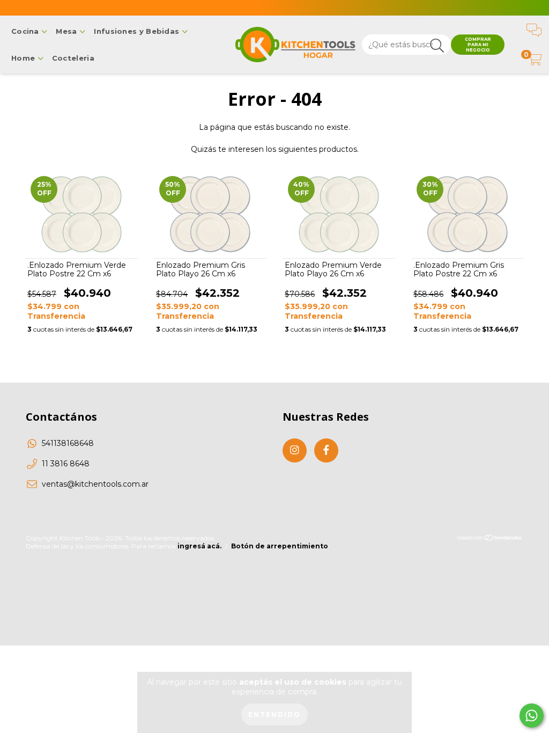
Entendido (274, 714)
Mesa (67, 31)
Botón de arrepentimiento (279, 546)
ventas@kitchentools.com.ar (95, 484)
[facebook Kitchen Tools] (326, 450)
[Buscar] (437, 45)
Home (24, 58)
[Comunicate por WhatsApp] (532, 715)
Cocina (26, 31)
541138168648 (68, 443)
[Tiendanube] (489, 538)
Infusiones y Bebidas (137, 31)
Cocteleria (73, 58)
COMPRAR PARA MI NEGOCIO (478, 44)
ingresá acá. (199, 546)
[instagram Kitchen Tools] (295, 450)
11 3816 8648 (66, 463)
